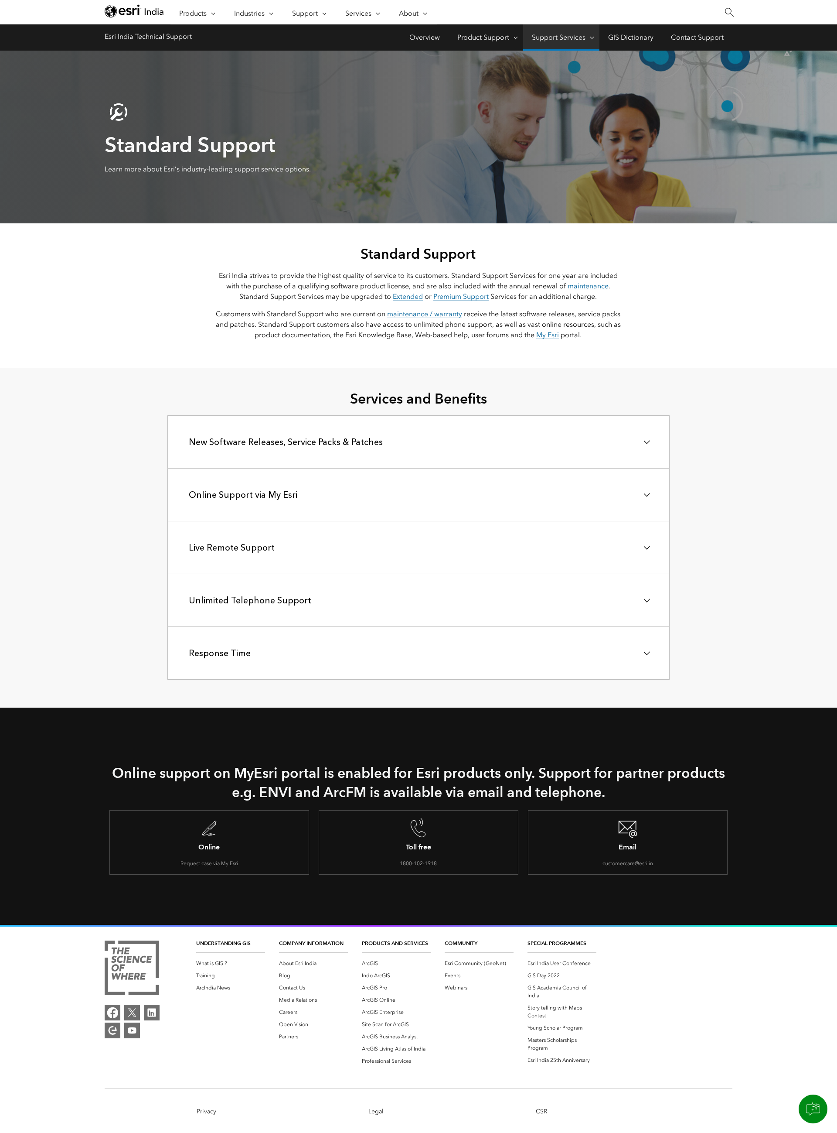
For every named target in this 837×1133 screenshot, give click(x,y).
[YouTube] (132, 1030)
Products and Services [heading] (395, 943)
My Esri (547, 335)
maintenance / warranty (424, 314)
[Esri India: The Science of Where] (132, 969)
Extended (408, 296)
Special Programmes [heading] (556, 943)
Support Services (558, 37)
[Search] (729, 12)
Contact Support (697, 37)
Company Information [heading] (311, 943)
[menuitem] (230, 963)
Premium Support (461, 296)
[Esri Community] (112, 1030)
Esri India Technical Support (148, 36)
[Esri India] (134, 12)
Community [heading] (461, 943)
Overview (424, 37)
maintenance (588, 286)
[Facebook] (112, 1012)
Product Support (483, 37)
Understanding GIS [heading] (223, 943)
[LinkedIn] (152, 1012)
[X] (132, 1012)
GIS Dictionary (630, 37)
